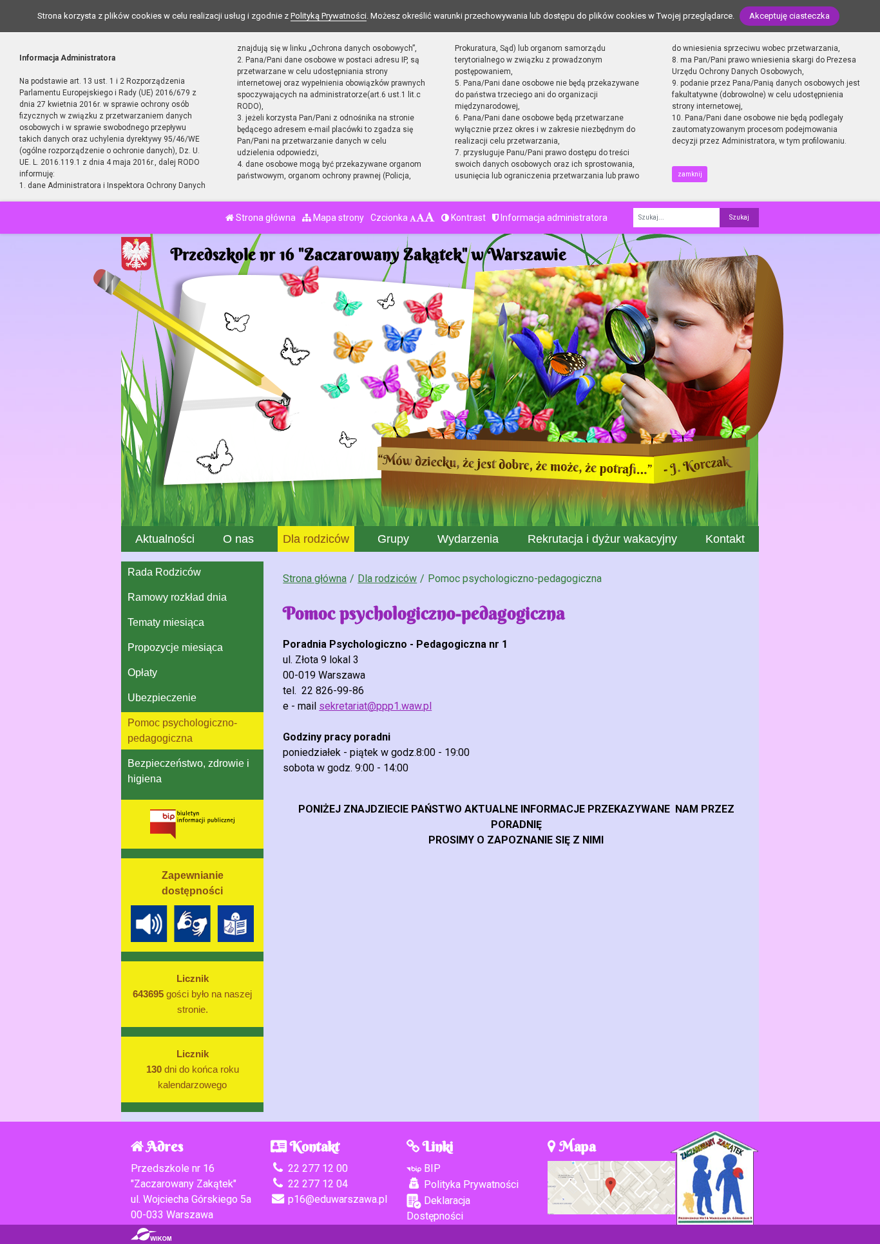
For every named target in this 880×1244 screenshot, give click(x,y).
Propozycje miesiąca (175, 647)
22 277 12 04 (316, 1184)
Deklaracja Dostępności (438, 1208)
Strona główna (265, 217)
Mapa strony (337, 217)
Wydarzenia (468, 538)
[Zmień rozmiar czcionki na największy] (430, 217)
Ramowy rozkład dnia (177, 597)
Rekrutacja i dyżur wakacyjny (602, 538)
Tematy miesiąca (166, 622)
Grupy (393, 538)
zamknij (690, 174)
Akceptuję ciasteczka (789, 16)
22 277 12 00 (316, 1168)
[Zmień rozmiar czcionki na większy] (420, 217)
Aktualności (165, 538)
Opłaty (142, 672)
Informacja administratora (553, 217)
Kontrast (467, 217)
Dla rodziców (316, 538)
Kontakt (725, 538)
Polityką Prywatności (329, 16)
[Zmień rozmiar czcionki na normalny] (413, 217)
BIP (431, 1168)
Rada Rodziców (164, 572)
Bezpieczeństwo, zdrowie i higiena (188, 771)
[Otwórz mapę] (611, 1186)
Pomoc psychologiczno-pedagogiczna (182, 730)
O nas (238, 538)
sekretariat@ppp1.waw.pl (375, 706)
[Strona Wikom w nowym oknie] (151, 1234)
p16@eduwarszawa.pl (336, 1199)
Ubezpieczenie (162, 697)
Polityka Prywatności (470, 1184)
